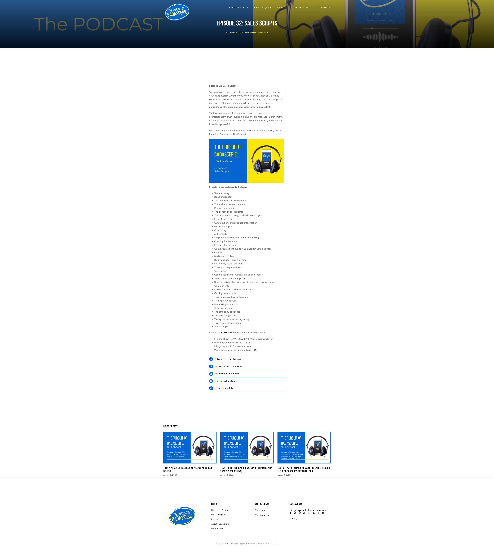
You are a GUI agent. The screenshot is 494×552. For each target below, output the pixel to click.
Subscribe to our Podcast (228, 359)
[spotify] (323, 513)
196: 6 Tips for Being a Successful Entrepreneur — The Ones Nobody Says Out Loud (303, 469)
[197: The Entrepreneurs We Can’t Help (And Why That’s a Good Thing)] (247, 447)
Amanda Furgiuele (235, 32)
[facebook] (290, 513)
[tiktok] (295, 513)
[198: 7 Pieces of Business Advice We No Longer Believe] (190, 447)
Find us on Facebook (226, 381)
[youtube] (304, 513)
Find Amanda (262, 515)
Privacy (293, 518)
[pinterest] (318, 513)
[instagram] (300, 513)
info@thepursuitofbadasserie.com (307, 510)
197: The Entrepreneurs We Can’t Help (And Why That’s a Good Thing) (246, 469)
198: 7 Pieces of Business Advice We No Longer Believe (188, 469)
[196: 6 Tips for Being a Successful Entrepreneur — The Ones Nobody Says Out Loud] (304, 447)
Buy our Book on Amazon (228, 366)
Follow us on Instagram (227, 373)
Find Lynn (260, 510)
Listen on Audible (224, 388)
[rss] (314, 513)
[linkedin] (309, 513)
